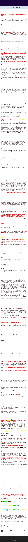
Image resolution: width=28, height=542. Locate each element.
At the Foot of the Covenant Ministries (11, 2)
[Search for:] (26, 4)
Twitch (14, 540)
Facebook (16, 540)
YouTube (12, 540)
